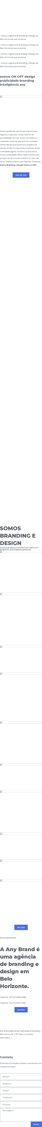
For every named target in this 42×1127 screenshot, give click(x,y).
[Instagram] (3, 1048)
